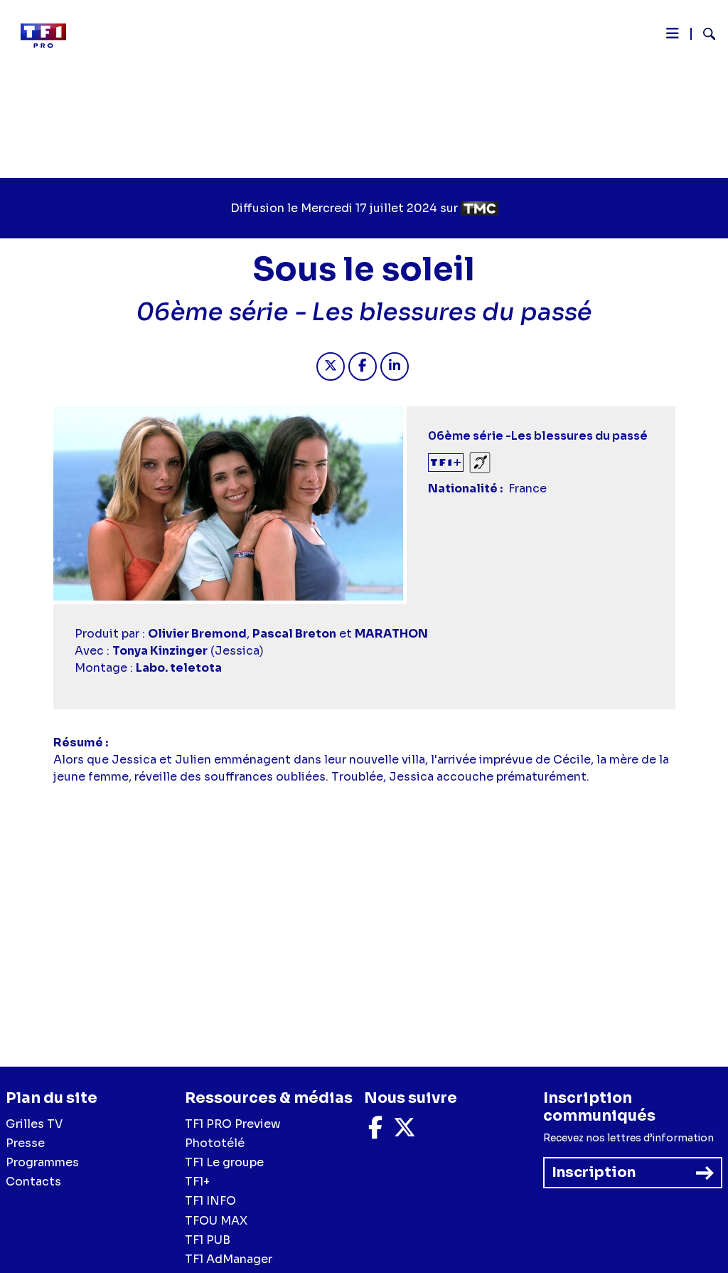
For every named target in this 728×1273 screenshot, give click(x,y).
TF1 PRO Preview (233, 1123)
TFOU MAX (216, 1220)
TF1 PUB (207, 1239)
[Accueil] (49, 35)
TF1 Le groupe (224, 1162)
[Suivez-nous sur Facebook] (375, 1131)
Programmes (42, 1162)
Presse (25, 1143)
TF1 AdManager (228, 1259)
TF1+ (197, 1181)
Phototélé (215, 1143)
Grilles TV (34, 1123)
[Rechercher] (703, 35)
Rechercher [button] (703, 34)
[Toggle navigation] (672, 37)
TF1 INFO (210, 1200)
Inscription (594, 1172)
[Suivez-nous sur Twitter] (404, 1131)
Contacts (33, 1181)
